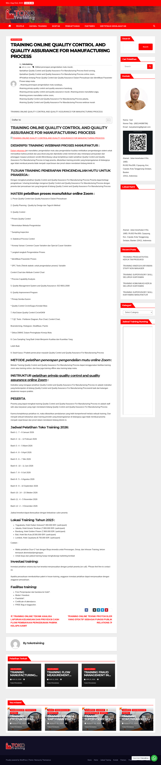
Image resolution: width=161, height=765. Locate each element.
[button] (154, 26)
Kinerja (50, 710)
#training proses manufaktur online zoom (36, 95)
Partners (90, 26)
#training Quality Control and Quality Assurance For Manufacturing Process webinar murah (57, 102)
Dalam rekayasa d (18, 151)
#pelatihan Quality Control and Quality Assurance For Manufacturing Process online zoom (56, 74)
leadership (100, 710)
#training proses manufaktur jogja (84, 92)
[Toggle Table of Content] (107, 120)
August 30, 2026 (19, 723)
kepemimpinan (90, 710)
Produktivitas (30, 710)
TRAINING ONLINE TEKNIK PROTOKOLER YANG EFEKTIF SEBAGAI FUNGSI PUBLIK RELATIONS (90, 619)
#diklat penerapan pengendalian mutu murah (54, 67)
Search (126, 38)
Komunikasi (126, 710)
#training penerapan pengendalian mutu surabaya (41, 85)
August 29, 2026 (57, 723)
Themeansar (46, 760)
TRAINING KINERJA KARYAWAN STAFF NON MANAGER (60, 719)
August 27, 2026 (131, 723)
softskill (14, 713)
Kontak (56, 26)
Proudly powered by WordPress (17, 760)
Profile (20, 26)
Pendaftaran (72, 26)
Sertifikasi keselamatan (113, 26)
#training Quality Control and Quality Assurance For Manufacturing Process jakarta (53, 99)
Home (90, 760)
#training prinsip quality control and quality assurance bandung (45, 88)
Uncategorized (16, 39)
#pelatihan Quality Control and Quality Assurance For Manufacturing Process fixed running (57, 71)
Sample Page (150, 760)
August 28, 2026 (94, 723)
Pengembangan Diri (17, 710)
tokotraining (27, 64)
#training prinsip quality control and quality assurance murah (44, 92)
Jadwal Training (38, 26)
